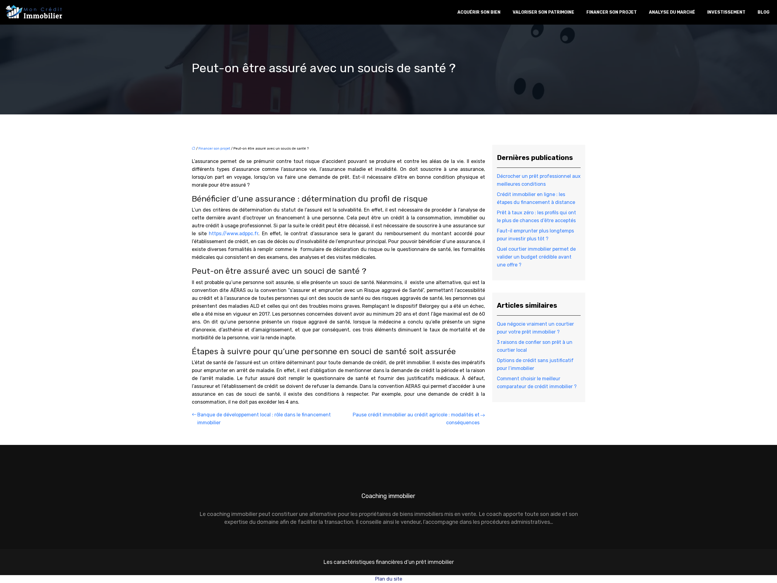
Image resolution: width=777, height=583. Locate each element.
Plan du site (388, 579)
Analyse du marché (672, 12)
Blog (763, 12)
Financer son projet (611, 12)
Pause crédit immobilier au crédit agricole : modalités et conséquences (416, 418)
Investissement (726, 12)
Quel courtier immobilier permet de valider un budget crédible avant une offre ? (536, 257)
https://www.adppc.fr (233, 233)
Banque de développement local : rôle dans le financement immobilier (264, 418)
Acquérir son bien (478, 12)
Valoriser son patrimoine (543, 12)
